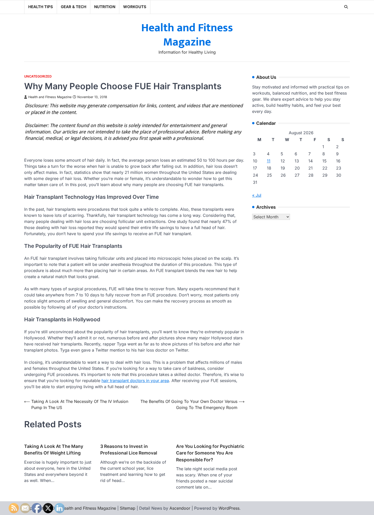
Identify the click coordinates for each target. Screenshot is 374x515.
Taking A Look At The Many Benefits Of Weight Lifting (53, 450)
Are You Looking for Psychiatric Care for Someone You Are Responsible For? (210, 453)
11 (268, 161)
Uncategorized (38, 76)
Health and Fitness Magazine (187, 35)
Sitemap (127, 508)
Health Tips (40, 6)
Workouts (134, 6)
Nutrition (104, 6)
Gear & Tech (73, 6)
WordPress (229, 508)
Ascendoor (179, 508)
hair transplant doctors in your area (135, 380)
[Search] (346, 7)
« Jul (256, 195)
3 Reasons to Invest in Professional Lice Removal (128, 450)
